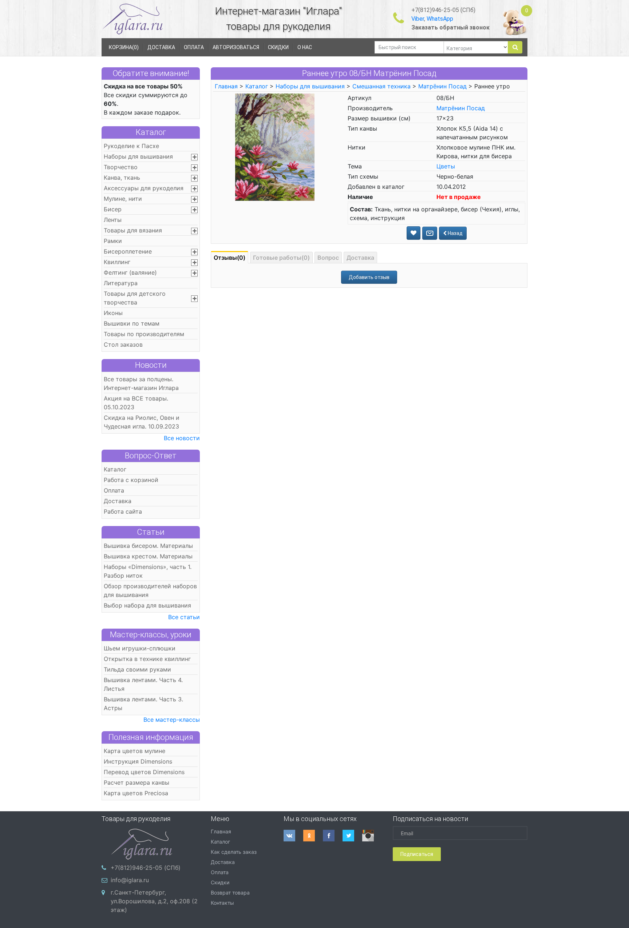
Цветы (445, 166)
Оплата (114, 490)
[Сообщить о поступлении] (429, 233)
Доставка (117, 501)
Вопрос (328, 257)
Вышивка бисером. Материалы (148, 545)
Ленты (113, 219)
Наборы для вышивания (138, 156)
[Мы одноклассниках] (313, 835)
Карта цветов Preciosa (136, 793)
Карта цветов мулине (134, 750)
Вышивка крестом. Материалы (148, 556)
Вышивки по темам (131, 323)
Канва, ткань (122, 177)
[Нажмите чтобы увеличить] (274, 146)
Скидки (220, 882)
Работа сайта (123, 511)
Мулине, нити (123, 198)
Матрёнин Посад (442, 86)
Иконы (113, 312)
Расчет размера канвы (136, 782)
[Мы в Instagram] (372, 835)
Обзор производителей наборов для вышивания (150, 590)
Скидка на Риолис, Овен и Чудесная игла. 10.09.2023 (141, 422)
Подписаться (416, 854)
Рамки (113, 240)
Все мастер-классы (171, 719)
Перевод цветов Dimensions (144, 772)
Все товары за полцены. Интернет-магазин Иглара (141, 383)
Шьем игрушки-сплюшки (139, 648)
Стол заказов (123, 344)
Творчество (121, 167)
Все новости (182, 438)
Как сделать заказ (234, 852)
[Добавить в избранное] (413, 233)
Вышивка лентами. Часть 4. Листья (143, 684)
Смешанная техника (381, 86)
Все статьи (184, 617)
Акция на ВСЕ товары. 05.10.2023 (136, 403)
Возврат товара (230, 892)
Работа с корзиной (131, 479)
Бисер (113, 209)
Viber (417, 18)
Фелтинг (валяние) (130, 272)
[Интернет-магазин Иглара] (132, 19)
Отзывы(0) (229, 257)
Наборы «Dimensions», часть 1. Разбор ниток (147, 571)
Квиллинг (117, 262)
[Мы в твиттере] (352, 835)
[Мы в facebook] (333, 835)
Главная (226, 86)
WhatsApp (440, 18)
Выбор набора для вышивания (147, 605)
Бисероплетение (128, 251)
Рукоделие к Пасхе (131, 146)
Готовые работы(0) (281, 257)
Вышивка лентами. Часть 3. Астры (143, 704)
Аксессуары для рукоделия (143, 188)
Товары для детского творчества (135, 298)
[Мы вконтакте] (293, 835)
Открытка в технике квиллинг (147, 658)
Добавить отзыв (369, 277)
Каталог (151, 132)
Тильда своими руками (137, 669)
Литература (121, 283)
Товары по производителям (144, 334)
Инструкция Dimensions (138, 761)
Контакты (222, 903)
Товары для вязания (133, 230)
